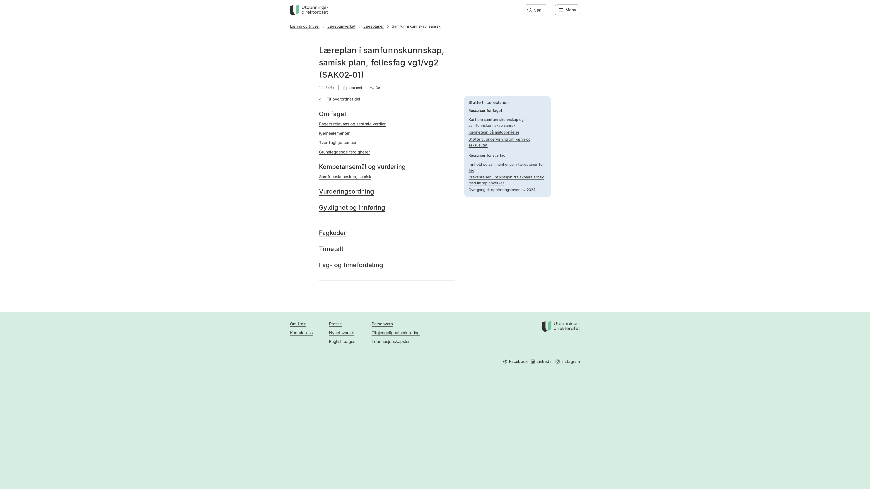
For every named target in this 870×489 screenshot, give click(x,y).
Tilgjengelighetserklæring (396, 332)
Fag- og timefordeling (351, 265)
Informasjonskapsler (391, 341)
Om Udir (298, 323)
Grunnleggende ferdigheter (344, 152)
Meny (571, 9)
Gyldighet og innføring (352, 207)
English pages (342, 341)
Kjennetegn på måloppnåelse (494, 132)
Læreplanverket (341, 26)
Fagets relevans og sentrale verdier (352, 124)
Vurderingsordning (346, 191)
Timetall (331, 249)
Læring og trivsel (304, 26)
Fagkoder (332, 233)
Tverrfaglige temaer (337, 142)
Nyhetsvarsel (341, 332)
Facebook (518, 361)
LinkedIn (544, 361)
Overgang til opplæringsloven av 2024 (502, 189)
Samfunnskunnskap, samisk (416, 26)
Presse (335, 323)
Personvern (382, 323)
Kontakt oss (301, 332)
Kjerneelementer (334, 133)
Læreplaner (373, 26)
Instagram (570, 361)
